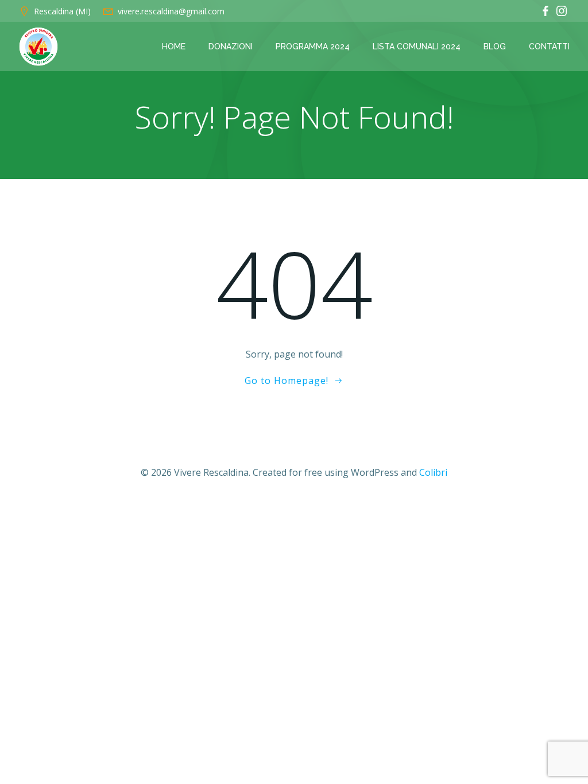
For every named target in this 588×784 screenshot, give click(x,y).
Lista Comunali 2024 (417, 46)
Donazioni (230, 46)
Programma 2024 (313, 46)
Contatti (549, 46)
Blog (494, 46)
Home (173, 46)
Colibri (433, 472)
